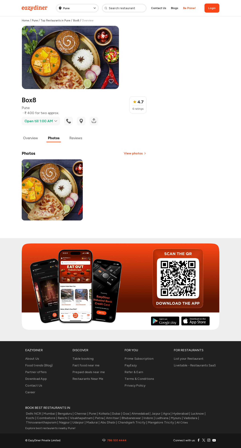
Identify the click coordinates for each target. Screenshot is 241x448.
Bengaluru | (66, 413)
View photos (133, 153)
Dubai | (117, 413)
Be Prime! (189, 8)
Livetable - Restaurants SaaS (195, 365)
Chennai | (81, 413)
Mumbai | (50, 413)
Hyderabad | (181, 413)
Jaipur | (156, 413)
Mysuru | (177, 418)
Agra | (167, 413)
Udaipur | (79, 422)
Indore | (149, 418)
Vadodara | (191, 418)
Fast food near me (86, 365)
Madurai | (93, 422)
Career (30, 392)
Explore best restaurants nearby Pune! (50, 428)
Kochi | (31, 418)
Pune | (93, 413)
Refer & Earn (134, 372)
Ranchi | (63, 418)
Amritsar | (113, 418)
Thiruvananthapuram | (42, 422)
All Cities (182, 422)
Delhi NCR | (34, 413)
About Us (32, 359)
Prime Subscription (139, 359)
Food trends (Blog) (39, 365)
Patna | (100, 418)
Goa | (127, 413)
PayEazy (131, 365)
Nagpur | (65, 422)
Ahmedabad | (141, 413)
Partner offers (36, 372)
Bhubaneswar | (132, 418)
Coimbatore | (47, 418)
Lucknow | (198, 413)
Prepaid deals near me (89, 372)
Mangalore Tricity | (162, 422)
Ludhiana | (162, 418)
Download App (36, 379)
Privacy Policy (135, 385)
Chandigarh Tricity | (132, 422)
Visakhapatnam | (82, 418)
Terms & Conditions (139, 379)
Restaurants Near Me (88, 379)
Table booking (83, 359)
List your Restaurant (188, 359)
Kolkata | (105, 413)
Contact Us (158, 8)
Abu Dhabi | (108, 422)
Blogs (174, 8)
